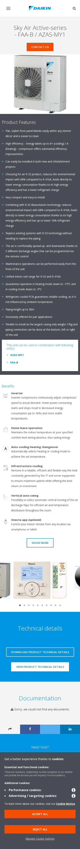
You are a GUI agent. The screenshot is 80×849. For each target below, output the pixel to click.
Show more (40, 543)
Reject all (40, 829)
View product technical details (40, 667)
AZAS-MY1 (17, 355)
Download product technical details (40, 652)
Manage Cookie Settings (40, 838)
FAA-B (14, 362)
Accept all (40, 814)
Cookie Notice (65, 803)
